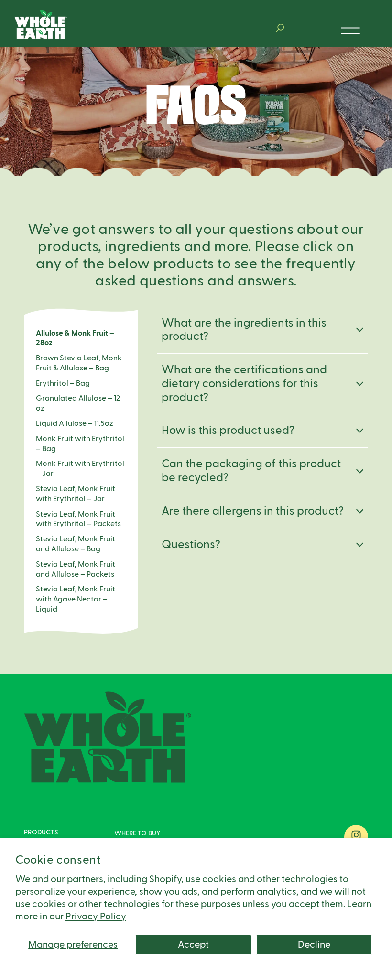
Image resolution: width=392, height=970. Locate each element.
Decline (314, 944)
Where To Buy (137, 833)
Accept (193, 944)
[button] (280, 28)
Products (41, 832)
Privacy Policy (95, 916)
